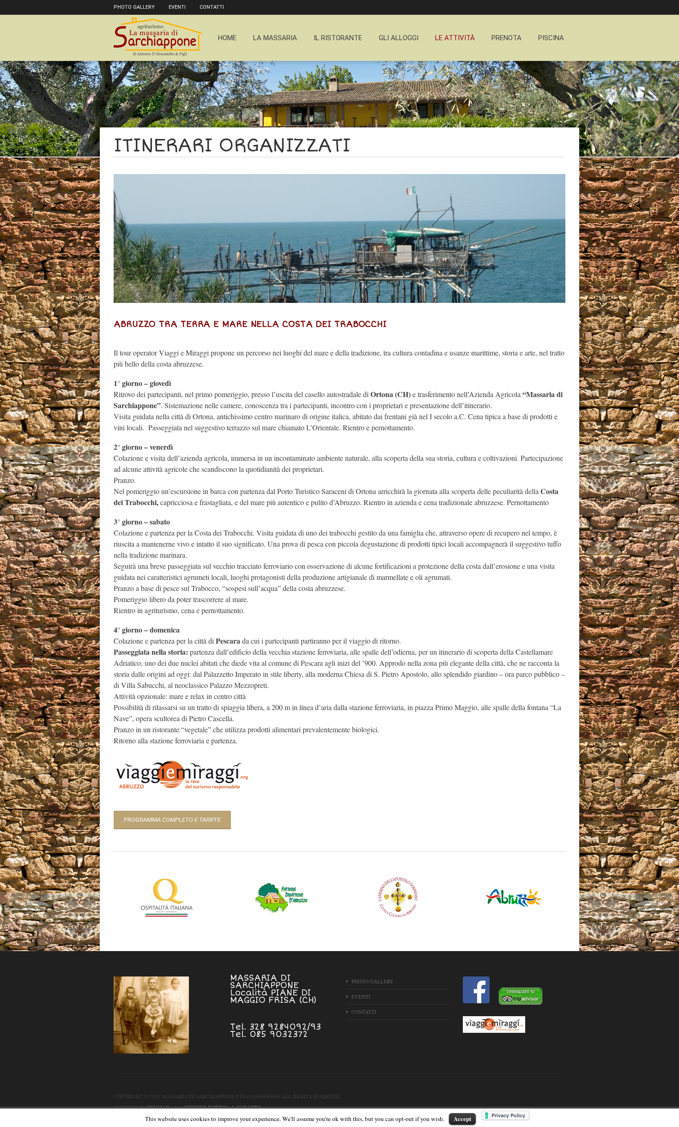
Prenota (506, 38)
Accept (462, 1118)
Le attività (455, 38)
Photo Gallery (134, 7)
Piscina (551, 38)
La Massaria (275, 38)
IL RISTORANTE (338, 38)
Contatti (212, 7)
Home (227, 38)
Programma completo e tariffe (172, 819)
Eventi (177, 7)
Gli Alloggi (398, 38)
